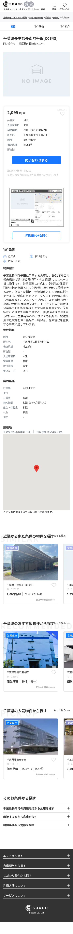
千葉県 (48, 17)
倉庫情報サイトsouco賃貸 (15, 17)
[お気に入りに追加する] (53, 585)
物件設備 (39, 26)
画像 (13, 26)
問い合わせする (36, 160)
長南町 (56, 17)
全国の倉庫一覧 (36, 17)
